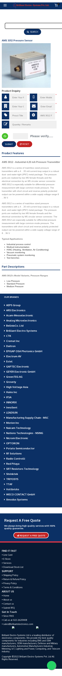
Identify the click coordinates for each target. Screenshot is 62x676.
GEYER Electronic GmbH (20, 371)
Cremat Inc (13, 341)
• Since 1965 (8, 616)
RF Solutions (14, 453)
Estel (9, 361)
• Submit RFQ (8, 608)
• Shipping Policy (10, 575)
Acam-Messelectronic (19, 315)
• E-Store (6, 559)
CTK (8, 335)
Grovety (11, 381)
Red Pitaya (12, 463)
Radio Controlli (15, 458)
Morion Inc (12, 422)
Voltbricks (12, 489)
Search (33, 32)
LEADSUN (11, 412)
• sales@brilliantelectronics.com (17, 624)
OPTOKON (12, 443)
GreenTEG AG (14, 376)
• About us (7, 599)
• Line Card (7, 555)
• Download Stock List (12, 567)
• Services (6, 563)
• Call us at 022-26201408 (14, 620)
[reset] (5, 136)
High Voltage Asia (17, 387)
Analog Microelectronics (21, 320)
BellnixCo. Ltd (14, 325)
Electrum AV (13, 356)
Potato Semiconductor (20, 448)
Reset (25, 144)
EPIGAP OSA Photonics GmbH (24, 351)
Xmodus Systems (17, 499)
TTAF (9, 484)
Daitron (10, 346)
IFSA (8, 397)
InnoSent (11, 407)
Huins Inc (11, 392)
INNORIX (11, 402)
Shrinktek (12, 473)
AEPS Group (13, 305)
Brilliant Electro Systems (21, 330)
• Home (5, 595)
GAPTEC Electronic (17, 366)
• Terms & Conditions (12, 587)
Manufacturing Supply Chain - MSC (27, 417)
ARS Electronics (15, 310)
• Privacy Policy (9, 583)
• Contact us (8, 603)
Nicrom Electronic (17, 438)
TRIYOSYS (12, 479)
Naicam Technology (18, 427)
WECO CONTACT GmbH (20, 494)
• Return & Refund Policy (14, 579)
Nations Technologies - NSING (24, 433)
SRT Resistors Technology (22, 468)
